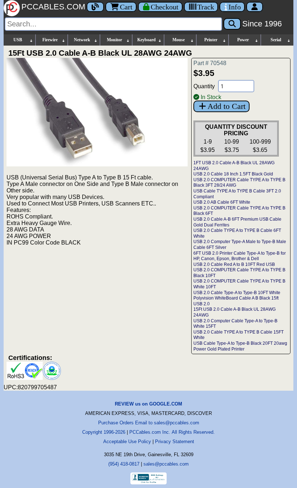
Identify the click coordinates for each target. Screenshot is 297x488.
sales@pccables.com (166, 464)
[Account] (254, 7)
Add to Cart (227, 106)
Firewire (50, 39)
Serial (276, 39)
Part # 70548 (209, 63)
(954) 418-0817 (123, 464)
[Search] (232, 24)
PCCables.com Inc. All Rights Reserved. (172, 432)
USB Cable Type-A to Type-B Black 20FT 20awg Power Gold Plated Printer (240, 346)
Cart (126, 7)
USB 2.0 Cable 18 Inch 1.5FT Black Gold (233, 174)
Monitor (114, 39)
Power (243, 39)
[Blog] (95, 7)
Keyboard (146, 39)
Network (82, 39)
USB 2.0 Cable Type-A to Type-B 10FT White (236, 292)
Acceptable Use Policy (127, 441)
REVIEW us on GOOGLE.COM (148, 404)
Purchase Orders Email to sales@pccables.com (148, 422)
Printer (210, 39)
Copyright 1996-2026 (103, 432)
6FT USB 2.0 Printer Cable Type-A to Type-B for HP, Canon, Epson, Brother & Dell (239, 256)
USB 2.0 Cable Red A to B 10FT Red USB (234, 264)
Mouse (178, 39)
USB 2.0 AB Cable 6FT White (221, 202)
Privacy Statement (174, 441)
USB (17, 39)
